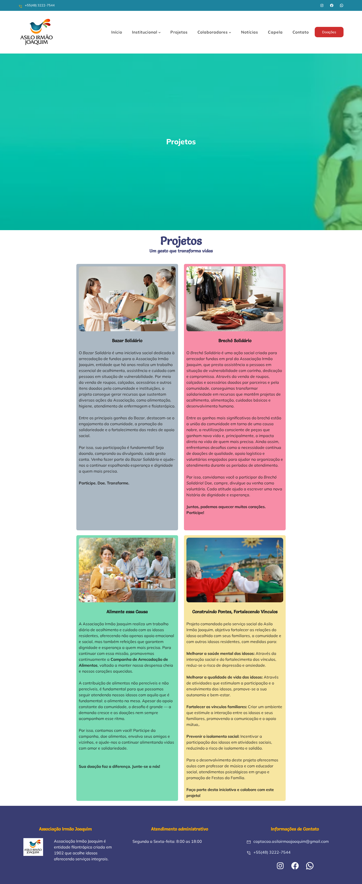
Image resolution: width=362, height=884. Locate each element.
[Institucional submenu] (159, 32)
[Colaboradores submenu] (230, 32)
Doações (329, 32)
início (116, 32)
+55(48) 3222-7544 (40, 5)
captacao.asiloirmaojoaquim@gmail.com (291, 841)
